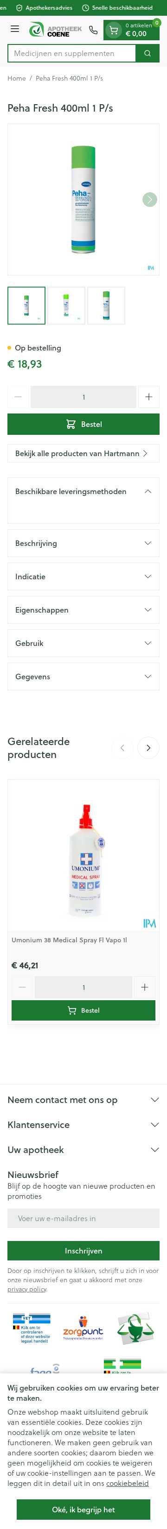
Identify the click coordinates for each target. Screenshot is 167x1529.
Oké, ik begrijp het (83, 1509)
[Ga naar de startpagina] (55, 29)
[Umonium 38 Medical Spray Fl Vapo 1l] (83, 855)
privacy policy (26, 1289)
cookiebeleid (127, 1483)
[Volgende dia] (148, 748)
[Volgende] (149, 199)
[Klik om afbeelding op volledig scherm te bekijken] (83, 199)
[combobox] (71, 53)
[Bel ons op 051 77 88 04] (93, 30)
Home (16, 78)
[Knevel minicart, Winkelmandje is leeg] (113, 30)
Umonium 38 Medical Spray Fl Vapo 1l (69, 940)
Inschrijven (84, 1250)
